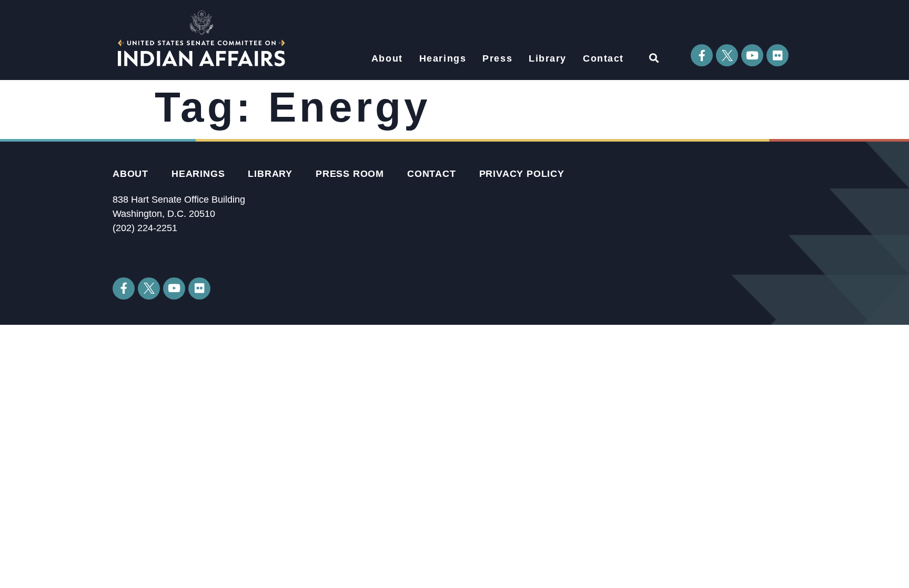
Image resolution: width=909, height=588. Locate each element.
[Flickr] (777, 55)
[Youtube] (752, 55)
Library (548, 58)
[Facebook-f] (702, 55)
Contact (603, 58)
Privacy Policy (521, 173)
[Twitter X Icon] (727, 55)
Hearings (443, 58)
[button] (653, 57)
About (387, 58)
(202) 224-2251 (145, 228)
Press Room (350, 173)
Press (497, 58)
